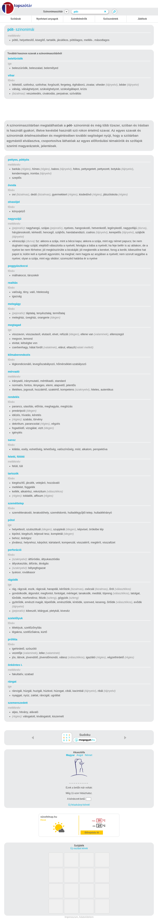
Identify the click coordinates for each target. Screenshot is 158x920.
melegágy (14, 303)
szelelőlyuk (15, 618)
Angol (80, 755)
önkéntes (15, 664)
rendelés (13, 397)
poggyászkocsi (18, 265)
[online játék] (84, 740)
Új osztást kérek (79, 848)
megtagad (14, 325)
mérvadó (13, 371)
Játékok (142, 18)
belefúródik (15, 58)
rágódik (13, 579)
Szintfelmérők (79, 18)
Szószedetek (110, 18)
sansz (12, 440)
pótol (11, 520)
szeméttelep (16, 503)
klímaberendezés (19, 354)
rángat (12, 681)
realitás (13, 282)
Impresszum (71, 917)
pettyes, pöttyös (18, 159)
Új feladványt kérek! (79, 804)
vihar (11, 75)
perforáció (14, 549)
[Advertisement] (79, 110)
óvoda (12, 185)
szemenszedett (18, 702)
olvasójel (14, 201)
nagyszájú (14, 218)
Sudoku (84, 734)
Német (88, 755)
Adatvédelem (86, 917)
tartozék (13, 473)
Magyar (70, 755)
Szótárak (15, 18)
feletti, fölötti (16, 456)
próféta (12, 639)
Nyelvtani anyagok (47, 18)
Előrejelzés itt (92, 832)
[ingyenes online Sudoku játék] (67, 738)
